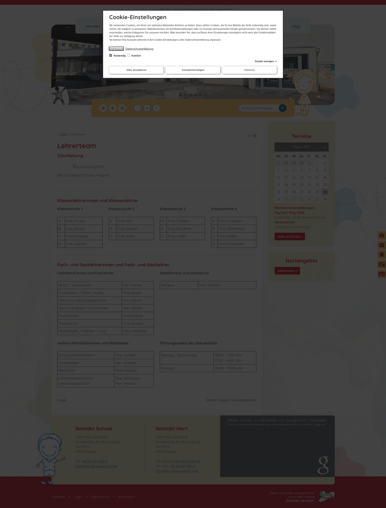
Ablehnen (249, 70)
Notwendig (119, 55)
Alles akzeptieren (136, 70)
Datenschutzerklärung (139, 48)
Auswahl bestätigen (193, 70)
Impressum (116, 48)
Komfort (136, 55)
